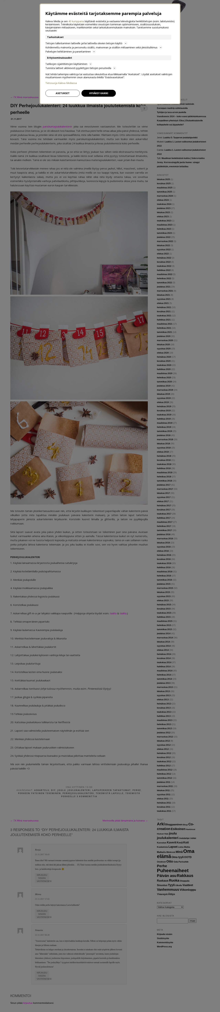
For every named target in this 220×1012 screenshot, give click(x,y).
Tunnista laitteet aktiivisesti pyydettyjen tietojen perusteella (78, 68)
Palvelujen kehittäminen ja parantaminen (68, 51)
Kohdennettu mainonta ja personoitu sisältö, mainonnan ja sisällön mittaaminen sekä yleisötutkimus (101, 47)
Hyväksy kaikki (98, 93)
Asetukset (63, 93)
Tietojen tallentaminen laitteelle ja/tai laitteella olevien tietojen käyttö (83, 43)
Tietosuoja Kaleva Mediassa (61, 83)
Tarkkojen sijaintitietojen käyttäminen (66, 64)
